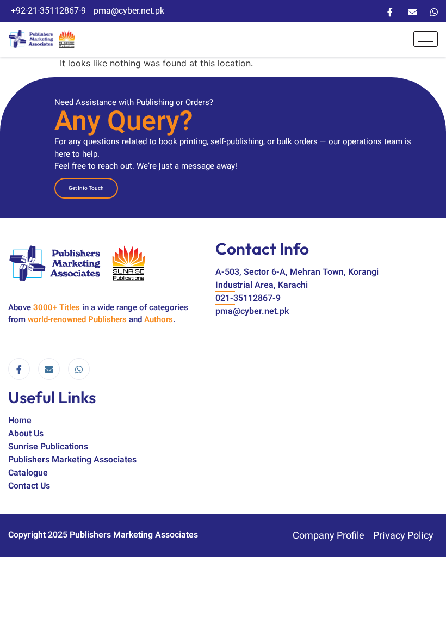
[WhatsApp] (434, 10)
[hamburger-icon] (425, 39)
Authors (158, 319)
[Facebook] (390, 10)
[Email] (412, 10)
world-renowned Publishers (77, 319)
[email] (49, 369)
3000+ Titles (56, 307)
